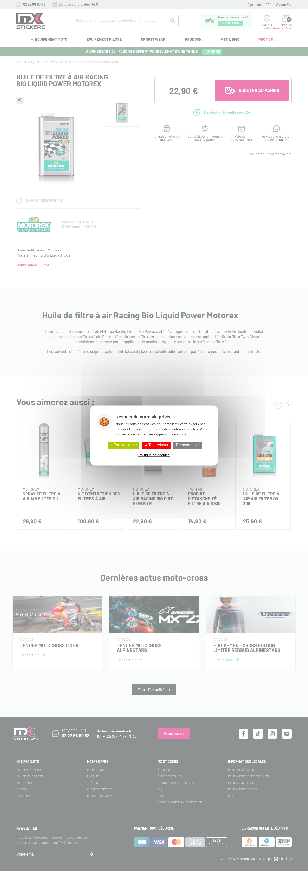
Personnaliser (188, 445)
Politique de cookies (154, 455)
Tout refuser (158, 445)
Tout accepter (125, 445)
